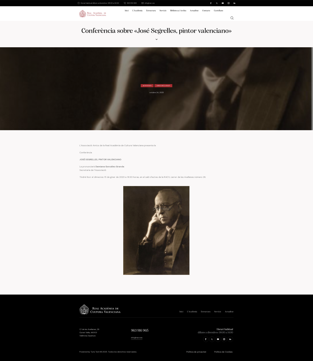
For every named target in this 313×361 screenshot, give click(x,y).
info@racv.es (136, 337)
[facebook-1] (211, 3)
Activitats (147, 85)
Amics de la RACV (163, 85)
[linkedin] (234, 3)
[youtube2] (222, 3)
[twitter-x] (217, 3)
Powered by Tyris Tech (89, 351)
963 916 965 (139, 331)
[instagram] (228, 3)
